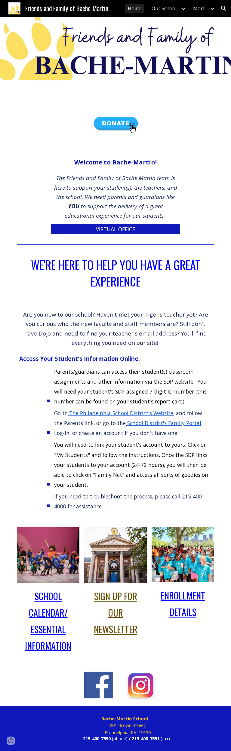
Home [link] (134, 8)
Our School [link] (164, 8)
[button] (224, 8)
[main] (115, 188)
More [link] (199, 8)
